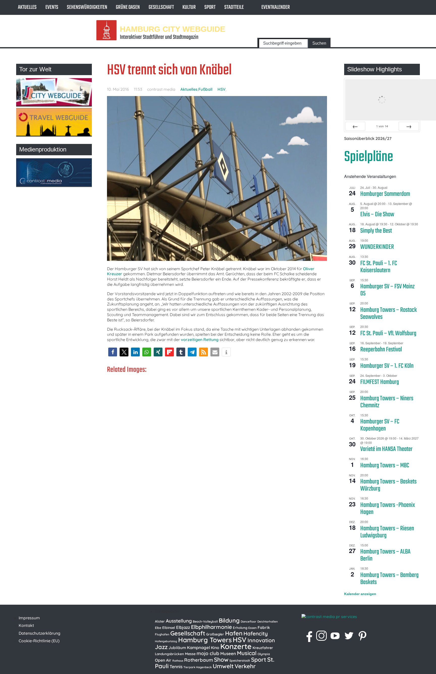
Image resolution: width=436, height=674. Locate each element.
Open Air (163, 660)
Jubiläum (177, 647)
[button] (112, 352)
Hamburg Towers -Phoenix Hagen (387, 508)
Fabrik (264, 627)
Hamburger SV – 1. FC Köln (387, 366)
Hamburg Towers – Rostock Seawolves (388, 313)
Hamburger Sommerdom (385, 194)
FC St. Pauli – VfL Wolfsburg (388, 333)
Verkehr (245, 666)
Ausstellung (179, 621)
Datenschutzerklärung (39, 633)
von (382, 126)
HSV (221, 89)
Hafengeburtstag (166, 641)
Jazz (161, 647)
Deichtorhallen (267, 621)
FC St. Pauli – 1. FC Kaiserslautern (378, 266)
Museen (228, 653)
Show (221, 659)
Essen (252, 628)
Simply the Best (376, 231)
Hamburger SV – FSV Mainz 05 (387, 290)
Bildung (229, 620)
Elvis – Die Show (377, 214)
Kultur (189, 7)
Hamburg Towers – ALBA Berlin (385, 555)
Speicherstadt (239, 660)
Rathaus (177, 660)
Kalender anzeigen (360, 594)
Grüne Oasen (128, 7)
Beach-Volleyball (205, 621)
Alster (160, 621)
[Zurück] (355, 126)
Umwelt (223, 666)
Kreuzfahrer (263, 648)
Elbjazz (183, 627)
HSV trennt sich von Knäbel (169, 70)
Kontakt (26, 625)
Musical (247, 653)
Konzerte (236, 646)
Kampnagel (198, 647)
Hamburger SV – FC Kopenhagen (379, 425)
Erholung (240, 628)
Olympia (264, 654)
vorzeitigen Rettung (200, 339)
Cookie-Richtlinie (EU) (39, 640)
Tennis (176, 666)
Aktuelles (27, 7)
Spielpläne (368, 157)
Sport (209, 7)
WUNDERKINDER (377, 247)
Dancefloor (248, 621)
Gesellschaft (161, 7)
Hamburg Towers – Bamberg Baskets (389, 578)
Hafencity (255, 633)
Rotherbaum (198, 660)
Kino (215, 647)
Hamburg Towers (205, 640)
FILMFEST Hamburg (379, 382)
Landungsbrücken (169, 654)
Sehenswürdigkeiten (87, 7)
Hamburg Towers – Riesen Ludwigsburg (387, 532)
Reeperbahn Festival (381, 350)
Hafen (233, 633)
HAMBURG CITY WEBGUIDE (172, 28)
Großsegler (215, 634)
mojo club (208, 653)
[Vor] (409, 126)
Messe (190, 654)
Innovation (261, 640)
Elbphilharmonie (211, 627)
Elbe (158, 628)
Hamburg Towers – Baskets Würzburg (388, 485)
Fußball (205, 89)
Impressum (29, 617)
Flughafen (162, 634)
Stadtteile (234, 7)
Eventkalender (275, 7)
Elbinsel (168, 627)
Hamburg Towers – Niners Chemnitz (386, 402)
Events (51, 7)
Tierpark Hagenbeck (197, 667)
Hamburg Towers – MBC (384, 466)
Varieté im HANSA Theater (386, 449)
